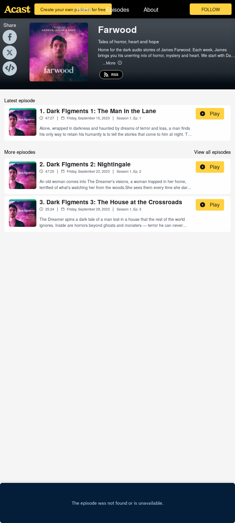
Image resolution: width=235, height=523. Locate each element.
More (109, 63)
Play (215, 114)
